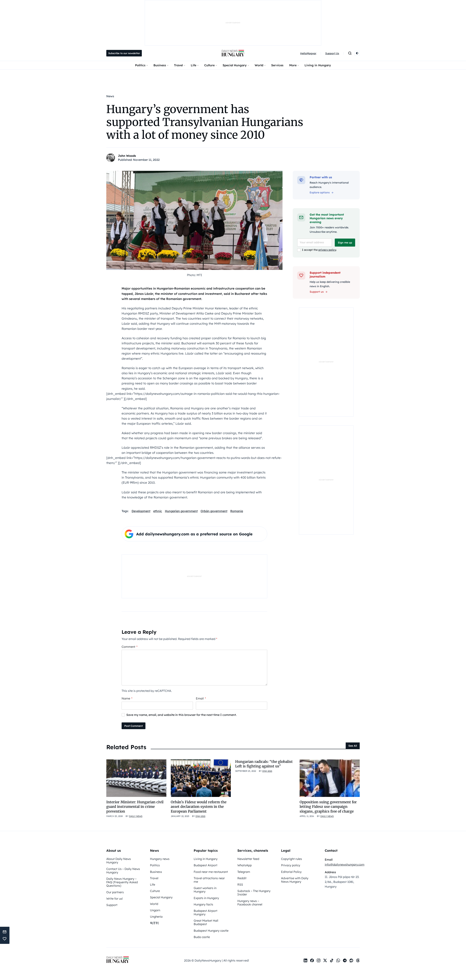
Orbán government (214, 511)
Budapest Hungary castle (211, 930)
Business (159, 65)
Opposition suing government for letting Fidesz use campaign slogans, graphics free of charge (328, 806)
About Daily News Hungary (118, 860)
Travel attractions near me (209, 879)
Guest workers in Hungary (205, 889)
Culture (209, 65)
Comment (129, 646)
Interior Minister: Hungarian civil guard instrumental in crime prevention (134, 806)
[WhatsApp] (338, 960)
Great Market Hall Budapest (206, 922)
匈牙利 (154, 923)
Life (193, 65)
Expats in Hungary (206, 898)
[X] (325, 960)
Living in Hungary (318, 65)
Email (201, 698)
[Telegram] (345, 960)
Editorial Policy (291, 872)
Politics (140, 65)
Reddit (241, 878)
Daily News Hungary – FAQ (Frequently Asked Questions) (122, 882)
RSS (240, 884)
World (259, 65)
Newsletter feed (248, 859)
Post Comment (133, 726)
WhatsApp (244, 865)
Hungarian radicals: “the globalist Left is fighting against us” (264, 763)
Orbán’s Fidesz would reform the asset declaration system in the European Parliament (198, 806)
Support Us (332, 53)
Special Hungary (235, 65)
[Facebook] (312, 960)
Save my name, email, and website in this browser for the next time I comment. (181, 715)
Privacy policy (290, 865)
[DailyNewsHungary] (233, 53)
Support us (317, 291)
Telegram (243, 872)
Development (141, 511)
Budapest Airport (205, 865)
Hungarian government (181, 511)
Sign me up (345, 242)
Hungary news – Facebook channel (249, 902)
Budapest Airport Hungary (205, 912)
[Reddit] (351, 960)
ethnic (157, 511)
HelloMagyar (308, 53)
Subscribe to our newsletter (124, 53)
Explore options (320, 192)
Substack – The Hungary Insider (253, 892)
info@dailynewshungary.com (344, 864)
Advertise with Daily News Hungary (294, 879)
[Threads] (358, 960)
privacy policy (327, 249)
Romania (236, 511)
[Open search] (350, 53)
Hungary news (159, 859)
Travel (178, 65)
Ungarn (155, 910)
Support (111, 905)
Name (127, 698)
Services (277, 65)
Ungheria (156, 916)
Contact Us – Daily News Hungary (123, 870)
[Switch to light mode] (357, 53)
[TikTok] (331, 960)
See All (352, 745)
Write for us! (114, 898)
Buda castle (202, 937)
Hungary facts (203, 904)
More (293, 65)
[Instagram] (318, 960)
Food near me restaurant (211, 872)
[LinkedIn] (305, 960)
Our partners (115, 892)
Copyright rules (291, 859)
